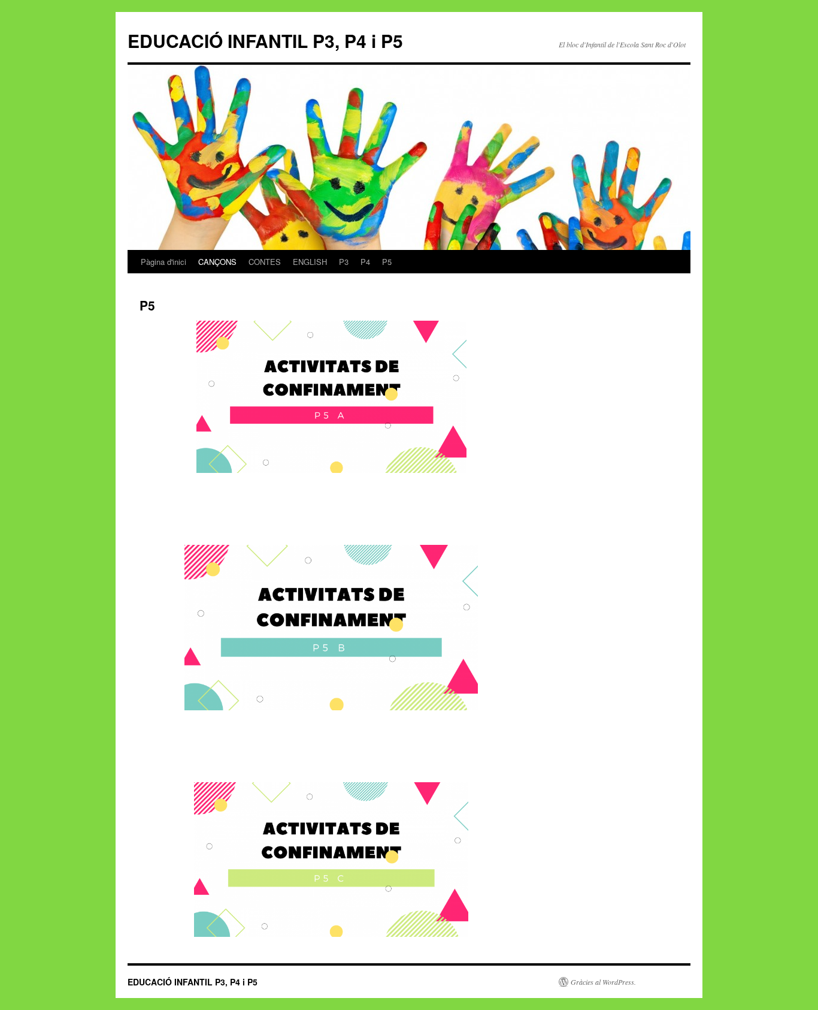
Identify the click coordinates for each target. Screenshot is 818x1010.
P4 (365, 261)
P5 (387, 261)
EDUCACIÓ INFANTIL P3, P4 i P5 (265, 40)
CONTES (265, 261)
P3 (344, 261)
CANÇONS (217, 261)
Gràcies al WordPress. (603, 982)
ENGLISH (310, 261)
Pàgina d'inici (163, 261)
